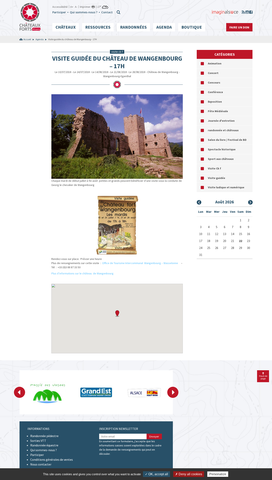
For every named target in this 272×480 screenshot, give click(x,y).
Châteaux (66, 27)
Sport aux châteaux (221, 159)
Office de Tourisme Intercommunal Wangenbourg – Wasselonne (140, 263)
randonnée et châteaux (223, 130)
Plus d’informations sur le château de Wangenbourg (82, 273)
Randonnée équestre (44, 445)
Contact (107, 12)
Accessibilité (60, 7)
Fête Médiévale (218, 111)
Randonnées (133, 27)
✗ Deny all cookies (188, 474)
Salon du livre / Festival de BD (227, 140)
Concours (214, 82)
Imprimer (85, 7)
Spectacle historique (222, 149)
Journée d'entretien (221, 120)
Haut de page (263, 377)
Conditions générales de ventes (51, 460)
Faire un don (239, 27)
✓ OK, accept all (156, 474)
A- (76, 7)
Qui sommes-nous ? (83, 12)
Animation (214, 63)
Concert (213, 73)
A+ (71, 7)
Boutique (191, 27)
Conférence (215, 92)
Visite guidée (216, 178)
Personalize (217, 474)
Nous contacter (40, 464)
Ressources (98, 27)
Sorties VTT (38, 441)
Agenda (164, 27)
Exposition (215, 101)
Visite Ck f (214, 168)
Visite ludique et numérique (226, 187)
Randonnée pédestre (44, 436)
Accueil (27, 39)
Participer (59, 12)
